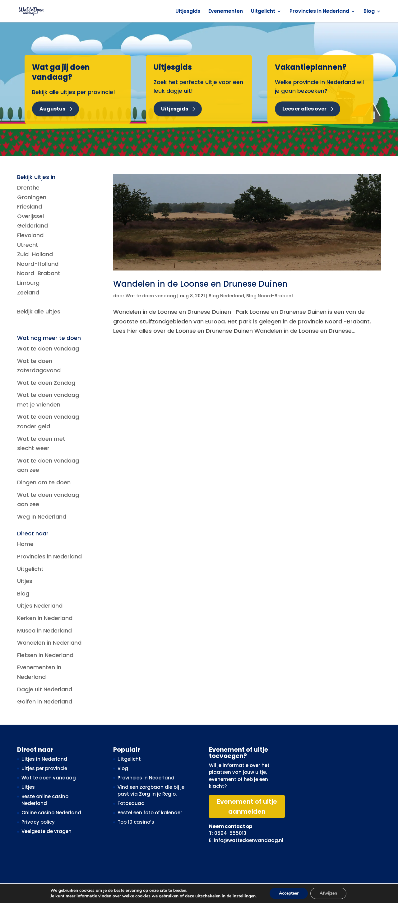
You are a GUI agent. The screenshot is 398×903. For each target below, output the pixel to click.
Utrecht (27, 245)
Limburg (28, 283)
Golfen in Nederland (44, 701)
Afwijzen (328, 893)
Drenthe (28, 187)
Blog (369, 12)
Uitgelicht (263, 12)
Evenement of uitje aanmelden (247, 806)
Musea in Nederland (44, 630)
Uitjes (24, 581)
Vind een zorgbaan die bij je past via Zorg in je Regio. (151, 790)
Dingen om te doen (44, 482)
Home (25, 544)
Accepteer (288, 893)
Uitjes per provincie (44, 768)
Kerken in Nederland (44, 618)
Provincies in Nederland (319, 12)
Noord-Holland (37, 264)
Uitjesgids (187, 12)
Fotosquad (131, 803)
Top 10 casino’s (136, 822)
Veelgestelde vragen (46, 831)
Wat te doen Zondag (46, 383)
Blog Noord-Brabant (269, 296)
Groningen (31, 197)
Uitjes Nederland (39, 605)
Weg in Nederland (41, 516)
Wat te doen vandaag (151, 296)
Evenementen (225, 12)
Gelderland (32, 225)
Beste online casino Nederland (44, 800)
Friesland (29, 206)
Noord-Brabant (38, 273)
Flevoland (30, 235)
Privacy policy (38, 822)
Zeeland (28, 292)
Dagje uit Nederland (44, 689)
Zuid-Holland (35, 254)
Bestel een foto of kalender (150, 812)
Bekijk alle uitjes (38, 311)
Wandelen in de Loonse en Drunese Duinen (200, 283)
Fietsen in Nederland (45, 655)
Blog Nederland (226, 296)
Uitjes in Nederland (44, 759)
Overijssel (30, 216)
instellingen (244, 896)
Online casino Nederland (51, 812)
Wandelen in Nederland (49, 643)
